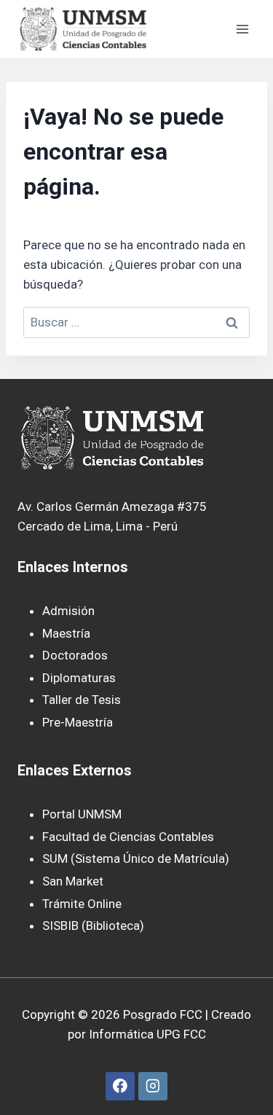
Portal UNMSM (82, 814)
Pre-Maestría (77, 722)
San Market (72, 881)
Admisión (68, 610)
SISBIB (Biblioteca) (93, 925)
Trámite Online (82, 903)
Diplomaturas (79, 677)
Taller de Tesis (81, 699)
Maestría (66, 633)
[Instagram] (152, 1086)
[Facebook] (120, 1086)
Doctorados (75, 655)
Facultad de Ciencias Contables (128, 836)
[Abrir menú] (242, 28)
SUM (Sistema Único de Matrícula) (135, 858)
